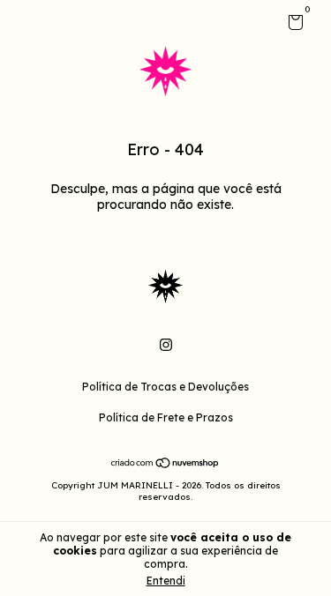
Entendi (166, 580)
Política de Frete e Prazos (166, 417)
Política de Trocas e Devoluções (165, 386)
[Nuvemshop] (165, 465)
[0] (293, 25)
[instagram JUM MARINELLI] (166, 345)
